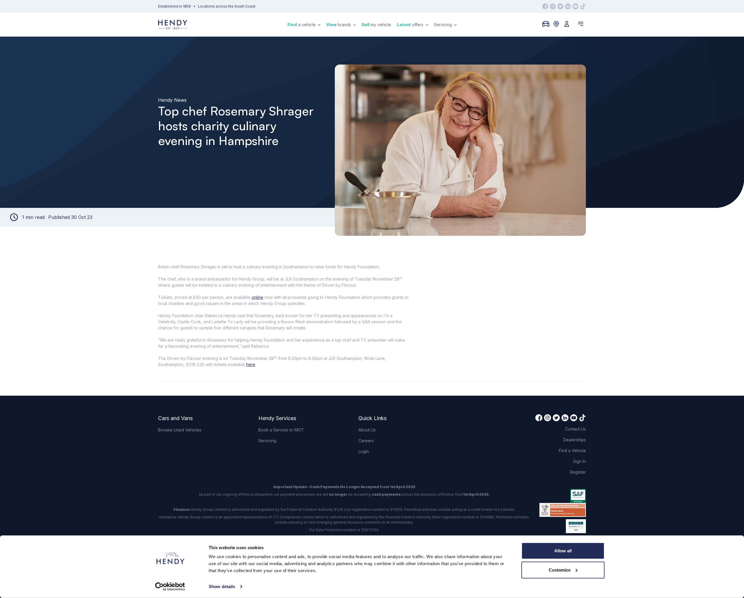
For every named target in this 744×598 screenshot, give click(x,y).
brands (339, 24)
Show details (222, 586)
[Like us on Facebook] (545, 6)
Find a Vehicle (572, 450)
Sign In (579, 461)
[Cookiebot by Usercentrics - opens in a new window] (170, 586)
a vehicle (302, 24)
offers (411, 24)
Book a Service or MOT (281, 429)
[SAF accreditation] (562, 496)
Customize (559, 569)
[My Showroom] (546, 23)
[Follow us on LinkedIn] (568, 6)
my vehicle (376, 24)
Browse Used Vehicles (179, 429)
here (250, 364)
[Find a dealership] (556, 23)
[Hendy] (172, 24)
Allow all (563, 550)
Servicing (443, 24)
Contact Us (575, 428)
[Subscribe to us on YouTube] (575, 6)
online (257, 297)
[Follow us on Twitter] (560, 6)
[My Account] (566, 23)
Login (363, 451)
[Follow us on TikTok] (583, 6)
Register (578, 472)
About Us (367, 429)
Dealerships (574, 439)
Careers (366, 440)
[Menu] (580, 23)
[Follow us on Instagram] (553, 6)
